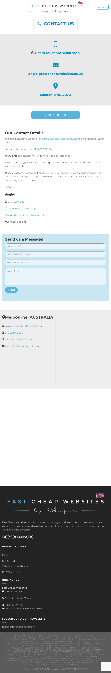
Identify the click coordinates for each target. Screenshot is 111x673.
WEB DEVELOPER (38, 656)
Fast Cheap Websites (14, 522)
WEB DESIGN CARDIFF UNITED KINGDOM (74, 646)
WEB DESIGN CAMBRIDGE (56, 643)
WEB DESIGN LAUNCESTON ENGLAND (35, 646)
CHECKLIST (8, 561)
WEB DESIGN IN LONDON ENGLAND (87, 643)
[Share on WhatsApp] (4, 537)
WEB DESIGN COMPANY (85, 656)
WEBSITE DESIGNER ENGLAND (29, 635)
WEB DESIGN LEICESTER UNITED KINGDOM (32, 648)
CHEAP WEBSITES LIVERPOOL (85, 637)
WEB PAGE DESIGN (17, 660)
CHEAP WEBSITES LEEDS (84, 635)
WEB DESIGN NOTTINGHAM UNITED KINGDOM (77, 648)
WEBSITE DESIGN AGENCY (60, 658)
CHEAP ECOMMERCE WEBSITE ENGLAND (32, 652)
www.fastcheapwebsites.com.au (23, 326)
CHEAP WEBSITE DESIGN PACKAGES (25, 650)
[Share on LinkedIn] (30, 537)
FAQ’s (5, 555)
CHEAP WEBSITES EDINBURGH (62, 639)
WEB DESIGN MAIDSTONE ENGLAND (72, 641)
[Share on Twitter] (15, 537)
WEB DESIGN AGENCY (16, 658)
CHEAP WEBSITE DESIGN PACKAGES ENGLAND (75, 652)
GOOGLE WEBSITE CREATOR (59, 660)
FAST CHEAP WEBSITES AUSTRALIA (70, 665)
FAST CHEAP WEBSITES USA (38, 665)
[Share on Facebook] (10, 537)
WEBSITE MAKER (36, 660)
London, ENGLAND (55, 95)
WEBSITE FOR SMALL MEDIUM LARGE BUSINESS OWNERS (34, 654)
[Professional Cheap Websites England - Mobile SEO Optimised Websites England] (55, 7)
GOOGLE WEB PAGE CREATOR (88, 660)
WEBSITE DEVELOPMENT (61, 656)
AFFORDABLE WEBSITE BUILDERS (59, 650)
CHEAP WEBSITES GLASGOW (91, 639)
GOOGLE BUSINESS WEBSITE (27, 662)
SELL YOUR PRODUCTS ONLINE (82, 662)
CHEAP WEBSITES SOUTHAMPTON (37, 641)
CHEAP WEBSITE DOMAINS (90, 650)
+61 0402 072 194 (16, 201)
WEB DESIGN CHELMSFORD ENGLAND (24, 643)
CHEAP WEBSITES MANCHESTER (26, 637)
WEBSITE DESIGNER (94, 654)
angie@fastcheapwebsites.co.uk (55, 74)
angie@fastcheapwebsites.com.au (25, 346)
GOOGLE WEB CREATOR (54, 662)
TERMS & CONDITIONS (15, 566)
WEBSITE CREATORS (73, 654)
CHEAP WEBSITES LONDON (58, 635)
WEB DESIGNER (21, 656)
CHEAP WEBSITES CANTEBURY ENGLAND (25, 639)
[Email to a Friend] (20, 537)
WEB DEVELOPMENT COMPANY (90, 658)
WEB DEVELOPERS (38, 658)
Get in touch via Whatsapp (57, 53)
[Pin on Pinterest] (25, 537)
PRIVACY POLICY (11, 572)
